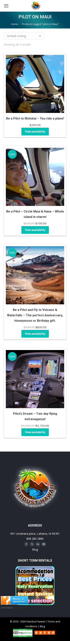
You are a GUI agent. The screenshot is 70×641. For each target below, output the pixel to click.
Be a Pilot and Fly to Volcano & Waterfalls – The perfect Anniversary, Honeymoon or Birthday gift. (35, 315)
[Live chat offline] (14, 603)
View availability (35, 131)
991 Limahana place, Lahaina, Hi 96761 (35, 533)
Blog (35, 549)
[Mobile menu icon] (6, 5)
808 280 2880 (35, 538)
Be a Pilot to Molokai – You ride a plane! (35, 118)
